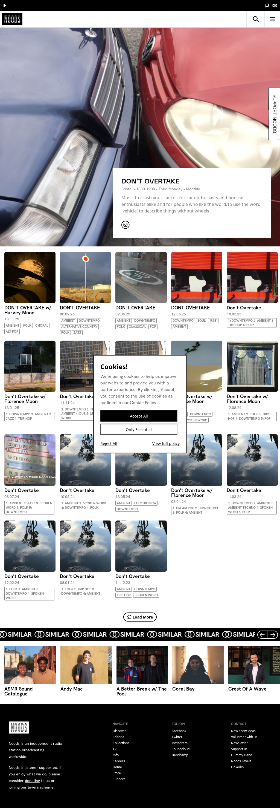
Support (119, 779)
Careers (119, 761)
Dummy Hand (241, 755)
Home (117, 767)
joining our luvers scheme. (32, 787)
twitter (177, 737)
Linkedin (237, 767)
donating (32, 780)
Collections (121, 743)
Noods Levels (241, 761)
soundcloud (180, 749)
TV (114, 749)
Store (117, 773)
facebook (179, 731)
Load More (143, 617)
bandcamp (180, 755)
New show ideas (243, 731)
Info (116, 755)
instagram (180, 743)
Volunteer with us (244, 737)
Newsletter (239, 743)
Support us (239, 749)
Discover (119, 731)
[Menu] (272, 19)
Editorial (119, 737)
